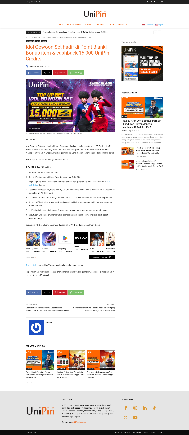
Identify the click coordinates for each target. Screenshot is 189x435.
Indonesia (149, 25)
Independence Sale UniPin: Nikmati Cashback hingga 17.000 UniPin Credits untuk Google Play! (149, 163)
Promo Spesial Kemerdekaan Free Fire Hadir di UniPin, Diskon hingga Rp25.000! (100, 374)
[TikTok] (154, 408)
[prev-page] (27, 382)
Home (28, 37)
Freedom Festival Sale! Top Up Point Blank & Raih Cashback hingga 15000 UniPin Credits (70, 374)
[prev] (155, 32)
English (160, 25)
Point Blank (36, 37)
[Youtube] (161, 1)
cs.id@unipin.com (79, 422)
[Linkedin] (154, 1)
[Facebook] (147, 1)
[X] (158, 1)
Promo (38, 41)
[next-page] (31, 382)
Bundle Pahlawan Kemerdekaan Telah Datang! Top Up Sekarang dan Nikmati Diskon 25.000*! (81, 32)
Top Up (44, 41)
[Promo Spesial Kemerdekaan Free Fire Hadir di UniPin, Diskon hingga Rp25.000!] (101, 360)
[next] (159, 32)
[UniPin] (27, 66)
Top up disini (32, 265)
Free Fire (90, 369)
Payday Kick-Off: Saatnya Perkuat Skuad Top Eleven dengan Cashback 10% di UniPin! (39, 374)
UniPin (33, 66)
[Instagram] (151, 1)
